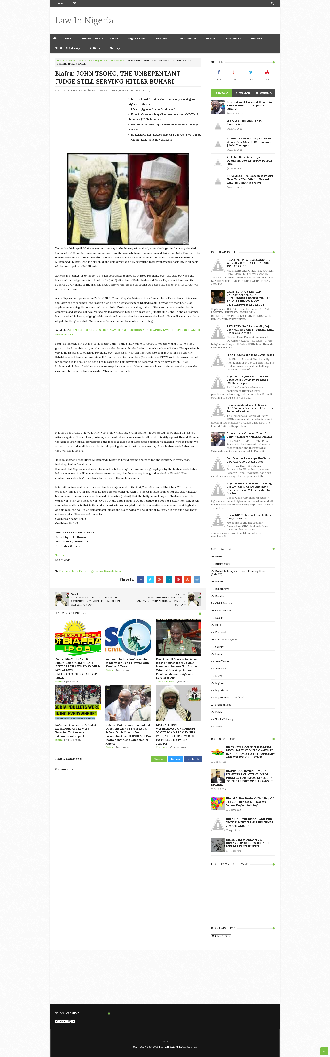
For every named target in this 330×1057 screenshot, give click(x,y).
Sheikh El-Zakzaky (67, 48)
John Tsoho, (111, 90)
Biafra (59, 681)
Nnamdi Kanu (118, 60)
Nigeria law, (126, 90)
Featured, (97, 90)
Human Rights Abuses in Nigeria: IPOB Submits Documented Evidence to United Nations (250, 408)
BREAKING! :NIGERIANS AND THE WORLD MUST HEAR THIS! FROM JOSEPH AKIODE (248, 263)
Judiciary (160, 38)
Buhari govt (222, 588)
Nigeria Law (136, 38)
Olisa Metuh (233, 38)
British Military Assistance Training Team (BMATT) (238, 573)
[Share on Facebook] (141, 579)
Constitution (223, 610)
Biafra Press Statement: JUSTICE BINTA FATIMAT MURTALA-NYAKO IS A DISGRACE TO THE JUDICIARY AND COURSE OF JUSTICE (250, 752)
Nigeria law (101, 60)
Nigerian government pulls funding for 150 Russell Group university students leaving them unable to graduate (249, 488)
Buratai (219, 596)
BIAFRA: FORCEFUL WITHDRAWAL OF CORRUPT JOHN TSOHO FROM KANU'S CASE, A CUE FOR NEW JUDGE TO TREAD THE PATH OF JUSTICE (176, 734)
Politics (95, 48)
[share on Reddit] (197, 579)
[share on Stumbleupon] (187, 579)
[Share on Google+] (159, 579)
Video (218, 726)
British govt (222, 564)
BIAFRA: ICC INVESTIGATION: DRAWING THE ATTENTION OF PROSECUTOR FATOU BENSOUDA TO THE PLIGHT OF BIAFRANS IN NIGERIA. (242, 777)
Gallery (115, 48)
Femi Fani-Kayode (226, 639)
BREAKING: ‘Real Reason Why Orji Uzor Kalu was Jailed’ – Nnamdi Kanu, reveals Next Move (250, 179)
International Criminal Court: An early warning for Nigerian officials (249, 105)
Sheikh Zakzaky (224, 719)
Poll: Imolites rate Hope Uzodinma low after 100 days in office (249, 160)
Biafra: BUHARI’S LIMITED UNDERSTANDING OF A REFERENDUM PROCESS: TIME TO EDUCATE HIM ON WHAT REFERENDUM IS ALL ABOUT (249, 298)
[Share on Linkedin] (169, 579)
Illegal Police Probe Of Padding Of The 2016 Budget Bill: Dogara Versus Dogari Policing (250, 802)
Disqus (175, 759)
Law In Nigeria (84, 20)
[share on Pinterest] (178, 579)
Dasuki (210, 38)
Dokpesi (256, 38)
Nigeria (219, 683)
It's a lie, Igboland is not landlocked (153, 109)
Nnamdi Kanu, (142, 90)
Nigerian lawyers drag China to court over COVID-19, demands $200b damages (249, 142)
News (218, 675)
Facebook (193, 759)
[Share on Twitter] (150, 579)
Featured (71, 60)
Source (60, 555)
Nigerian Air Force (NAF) (229, 697)
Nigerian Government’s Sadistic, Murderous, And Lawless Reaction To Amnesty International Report (77, 730)
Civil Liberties (186, 38)
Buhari (114, 38)
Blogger (159, 759)
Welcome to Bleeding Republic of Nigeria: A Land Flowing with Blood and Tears (127, 662)
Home (60, 3)
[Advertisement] (205, 20)
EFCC (218, 625)
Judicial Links (90, 38)
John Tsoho (85, 60)
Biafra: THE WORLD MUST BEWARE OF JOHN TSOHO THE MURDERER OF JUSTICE (247, 843)
